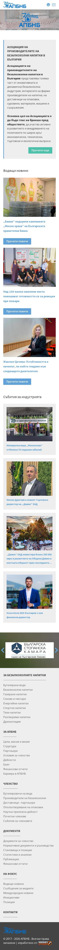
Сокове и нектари (14, 698)
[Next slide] (56, 650)
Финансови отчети (15, 769)
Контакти (10, 912)
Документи (11, 831)
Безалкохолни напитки (18, 689)
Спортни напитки (14, 708)
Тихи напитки (12, 712)
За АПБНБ (9, 732)
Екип (6, 764)
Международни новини (18, 893)
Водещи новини (13, 883)
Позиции (9, 902)
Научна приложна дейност (20, 811)
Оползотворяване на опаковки (23, 807)
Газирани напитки (15, 694)
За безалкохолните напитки (24, 675)
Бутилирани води (14, 685)
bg (48, 4)
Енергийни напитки (16, 703)
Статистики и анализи (17, 854)
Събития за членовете (17, 821)
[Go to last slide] (3, 650)
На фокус (10, 874)
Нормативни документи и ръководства (28, 845)
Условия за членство (16, 755)
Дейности (9, 760)
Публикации (11, 859)
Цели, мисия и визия (16, 741)
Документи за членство (18, 841)
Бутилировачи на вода (17, 793)
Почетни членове (14, 816)
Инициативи (11, 897)
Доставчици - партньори (19, 802)
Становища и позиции (17, 850)
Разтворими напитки (16, 717)
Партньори (10, 750)
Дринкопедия (12, 721)
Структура (9, 746)
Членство (10, 784)
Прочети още (40, 150)
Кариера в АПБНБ (14, 773)
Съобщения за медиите (18, 888)
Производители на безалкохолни (24, 798)
